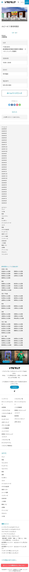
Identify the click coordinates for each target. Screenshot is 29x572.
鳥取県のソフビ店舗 (5, 324)
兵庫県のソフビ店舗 (18, 316)
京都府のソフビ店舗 (18, 314)
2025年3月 (4, 167)
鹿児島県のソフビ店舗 (6, 345)
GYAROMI (4, 240)
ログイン (22, 2)
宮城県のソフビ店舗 (18, 273)
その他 (3, 211)
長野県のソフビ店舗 (18, 300)
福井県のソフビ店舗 (18, 298)
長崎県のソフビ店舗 (5, 340)
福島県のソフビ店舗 (5, 277)
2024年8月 (4, 182)
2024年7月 (4, 185)
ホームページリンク (14, 93)
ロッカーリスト (5, 419)
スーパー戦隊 (5, 236)
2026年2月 (4, 142)
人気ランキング (5, 422)
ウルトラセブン (5, 529)
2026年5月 (4, 135)
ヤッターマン (5, 231)
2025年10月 (4, 151)
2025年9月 (4, 153)
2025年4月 (4, 165)
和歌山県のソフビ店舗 (19, 318)
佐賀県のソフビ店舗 (18, 338)
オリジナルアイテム (6, 442)
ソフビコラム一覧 (6, 439)
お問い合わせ (17, 421)
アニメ (3, 209)
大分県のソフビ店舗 (5, 342)
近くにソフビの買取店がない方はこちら (14, 565)
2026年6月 (4, 133)
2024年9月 (4, 180)
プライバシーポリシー (19, 419)
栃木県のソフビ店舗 (18, 283)
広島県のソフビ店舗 (18, 326)
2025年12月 (4, 147)
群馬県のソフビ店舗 (5, 285)
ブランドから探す (6, 425)
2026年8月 (4, 129)
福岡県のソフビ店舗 (5, 338)
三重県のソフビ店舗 (18, 308)
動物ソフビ (4, 245)
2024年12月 (4, 173)
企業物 (3, 247)
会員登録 (27, 2)
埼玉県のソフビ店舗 (18, 285)
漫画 (3, 218)
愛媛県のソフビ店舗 (18, 330)
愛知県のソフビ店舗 (5, 308)
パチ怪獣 (4, 243)
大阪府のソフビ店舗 (5, 316)
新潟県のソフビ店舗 (5, 295)
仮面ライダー (5, 234)
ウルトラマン (5, 216)
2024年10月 (4, 178)
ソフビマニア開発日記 (7, 445)
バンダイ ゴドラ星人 (6, 550)
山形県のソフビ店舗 (18, 275)
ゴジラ (3, 225)
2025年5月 (4, 162)
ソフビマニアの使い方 (7, 413)
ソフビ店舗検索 (5, 428)
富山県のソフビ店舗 (18, 295)
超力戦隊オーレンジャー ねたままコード (11, 542)
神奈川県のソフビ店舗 (6, 290)
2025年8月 (4, 156)
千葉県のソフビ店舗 (5, 288)
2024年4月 (4, 191)
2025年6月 (4, 160)
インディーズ (5, 238)
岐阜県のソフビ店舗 (5, 306)
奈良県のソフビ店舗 (5, 318)
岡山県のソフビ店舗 (5, 326)
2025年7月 (4, 158)
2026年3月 (4, 140)
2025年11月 (4, 149)
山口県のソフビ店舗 (5, 328)
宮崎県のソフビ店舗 (18, 342)
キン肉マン (4, 220)
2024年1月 (4, 198)
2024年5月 (4, 189)
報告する (15, 101)
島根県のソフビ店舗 (18, 324)
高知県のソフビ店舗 (5, 332)
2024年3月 (4, 194)
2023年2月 (4, 203)
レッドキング (5, 527)
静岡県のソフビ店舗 (18, 306)
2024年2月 (4, 196)
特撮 (3, 227)
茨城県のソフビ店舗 (5, 283)
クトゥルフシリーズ (6, 222)
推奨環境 (16, 416)
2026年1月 (4, 144)
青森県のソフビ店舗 (18, 271)
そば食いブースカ (6, 536)
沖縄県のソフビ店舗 (18, 345)
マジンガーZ (4, 254)
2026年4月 (4, 137)
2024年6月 (4, 187)
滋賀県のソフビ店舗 (5, 314)
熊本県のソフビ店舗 (18, 340)
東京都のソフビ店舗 (18, 288)
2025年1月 (4, 171)
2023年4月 (4, 200)
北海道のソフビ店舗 (5, 271)
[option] (8, 357)
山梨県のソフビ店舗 (5, 300)
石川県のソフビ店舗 (5, 298)
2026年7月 (4, 131)
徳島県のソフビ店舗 (18, 328)
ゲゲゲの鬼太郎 (5, 229)
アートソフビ (5, 249)
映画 (3, 214)
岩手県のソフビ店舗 (5, 273)
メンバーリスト (5, 431)
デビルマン (4, 252)
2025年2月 (4, 169)
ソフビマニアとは (6, 410)
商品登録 (4, 416)
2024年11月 (4, 176)
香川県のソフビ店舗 (5, 330)
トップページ (5, 398)
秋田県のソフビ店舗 (5, 275)
